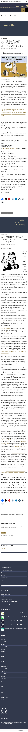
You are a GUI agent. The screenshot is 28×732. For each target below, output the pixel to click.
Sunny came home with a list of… (16, 612)
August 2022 (3, 641)
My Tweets (3, 548)
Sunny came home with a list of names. (9, 601)
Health (2, 572)
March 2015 (3, 659)
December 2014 (4, 666)
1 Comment (12, 244)
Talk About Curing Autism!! (18, 453)
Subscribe (3, 532)
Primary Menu (26, 10)
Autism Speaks (5, 514)
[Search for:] (14, 585)
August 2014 (3, 673)
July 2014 (3, 676)
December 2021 (4, 646)
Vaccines (11, 212)
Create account (4, 690)
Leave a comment (13, 48)
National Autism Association (9, 439)
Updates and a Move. (5, 594)
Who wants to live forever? (6, 599)
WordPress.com (4, 699)
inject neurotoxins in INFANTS (10, 148)
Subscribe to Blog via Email (8, 523)
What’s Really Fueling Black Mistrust (8, 604)
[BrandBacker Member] (4, 711)
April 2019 (3, 651)
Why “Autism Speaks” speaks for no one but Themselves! (14, 239)
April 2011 (3, 681)
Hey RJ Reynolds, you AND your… (18, 620)
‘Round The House (4, 577)
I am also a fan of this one (7, 331)
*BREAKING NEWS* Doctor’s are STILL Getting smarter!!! (12, 43)
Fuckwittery (19, 514)
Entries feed (3, 694)
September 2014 (4, 671)
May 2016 (3, 654)
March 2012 (3, 678)
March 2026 (3, 639)
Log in (2, 692)
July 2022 (3, 644)
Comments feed (4, 697)
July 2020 (3, 649)
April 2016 (3, 656)
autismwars (7, 620)
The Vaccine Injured (6, 567)
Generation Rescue (19, 446)
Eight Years (3, 596)
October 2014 (4, 668)
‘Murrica (2, 575)
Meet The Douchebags (7, 570)
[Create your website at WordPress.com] (14, 1)
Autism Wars (4, 38)
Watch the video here (5, 328)
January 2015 (3, 663)
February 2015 (4, 661)
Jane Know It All (5, 554)
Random (2, 580)
